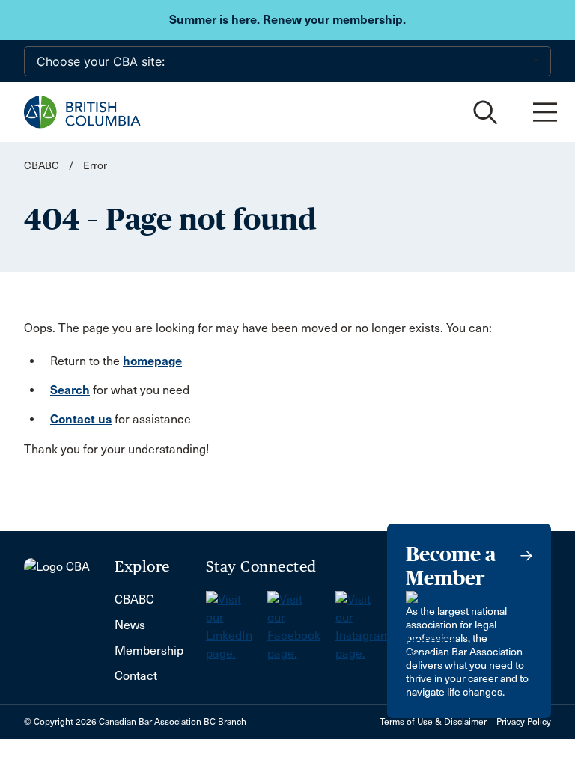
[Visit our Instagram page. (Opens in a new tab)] (370, 622)
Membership (149, 650)
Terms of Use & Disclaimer (433, 722)
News (130, 625)
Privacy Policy (523, 722)
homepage (152, 361)
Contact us (81, 419)
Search (70, 390)
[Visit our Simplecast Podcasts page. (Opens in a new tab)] (436, 622)
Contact (136, 676)
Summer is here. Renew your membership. (287, 20)
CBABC (41, 165)
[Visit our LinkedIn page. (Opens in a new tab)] (236, 622)
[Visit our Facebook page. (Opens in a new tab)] (301, 622)
